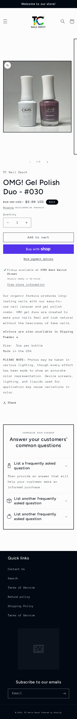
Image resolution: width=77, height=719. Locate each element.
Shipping (8, 207)
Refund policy (19, 596)
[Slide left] (29, 162)
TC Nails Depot (32, 712)
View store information (26, 284)
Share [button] (12, 402)
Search (13, 578)
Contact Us (16, 569)
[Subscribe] (64, 693)
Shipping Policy (20, 606)
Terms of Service (21, 587)
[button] (5, 21)
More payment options (39, 259)
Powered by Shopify (51, 712)
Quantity (9, 214)
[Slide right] (47, 162)
